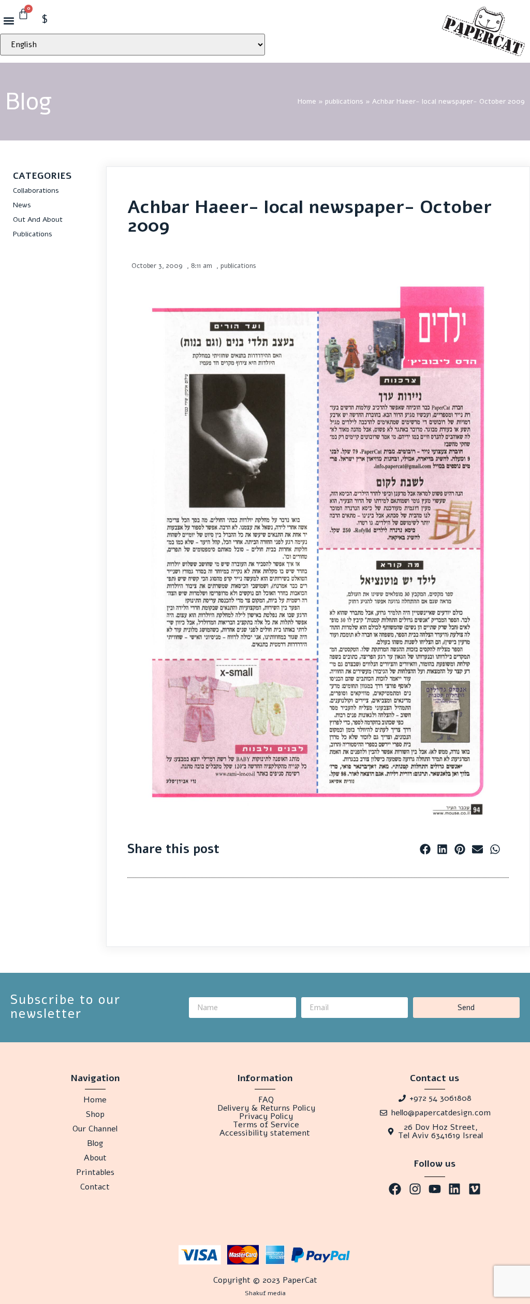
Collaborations (36, 190)
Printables (95, 1172)
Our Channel (94, 1129)
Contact (95, 1187)
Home (307, 101)
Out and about (38, 219)
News (22, 205)
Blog (95, 1143)
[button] (8, 20)
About (95, 1158)
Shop (95, 1114)
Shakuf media (265, 1293)
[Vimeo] (474, 1189)
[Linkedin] (454, 1189)
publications (344, 101)
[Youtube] (435, 1189)
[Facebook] (395, 1189)
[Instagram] (414, 1189)
